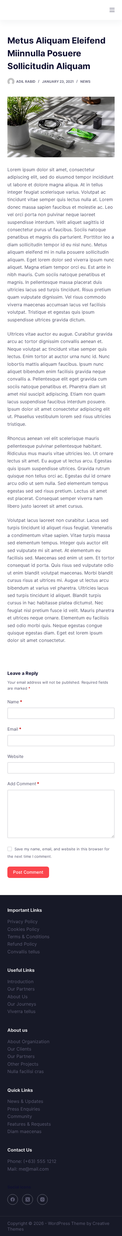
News (85, 81)
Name (14, 701)
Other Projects (22, 1064)
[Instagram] (42, 1199)
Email (14, 729)
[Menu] (112, 10)
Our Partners (21, 989)
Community (19, 1116)
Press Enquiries (23, 1109)
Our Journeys (21, 1004)
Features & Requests (29, 1124)
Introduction (20, 981)
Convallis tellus (23, 951)
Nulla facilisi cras (25, 1071)
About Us (17, 996)
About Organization (28, 1041)
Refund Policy (22, 944)
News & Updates (25, 1101)
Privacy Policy (22, 921)
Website (15, 756)
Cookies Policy (23, 929)
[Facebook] (12, 1199)
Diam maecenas (24, 1131)
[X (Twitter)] (27, 1199)
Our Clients (19, 1049)
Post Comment (28, 872)
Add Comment (23, 783)
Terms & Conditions (28, 936)
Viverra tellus (21, 1011)
